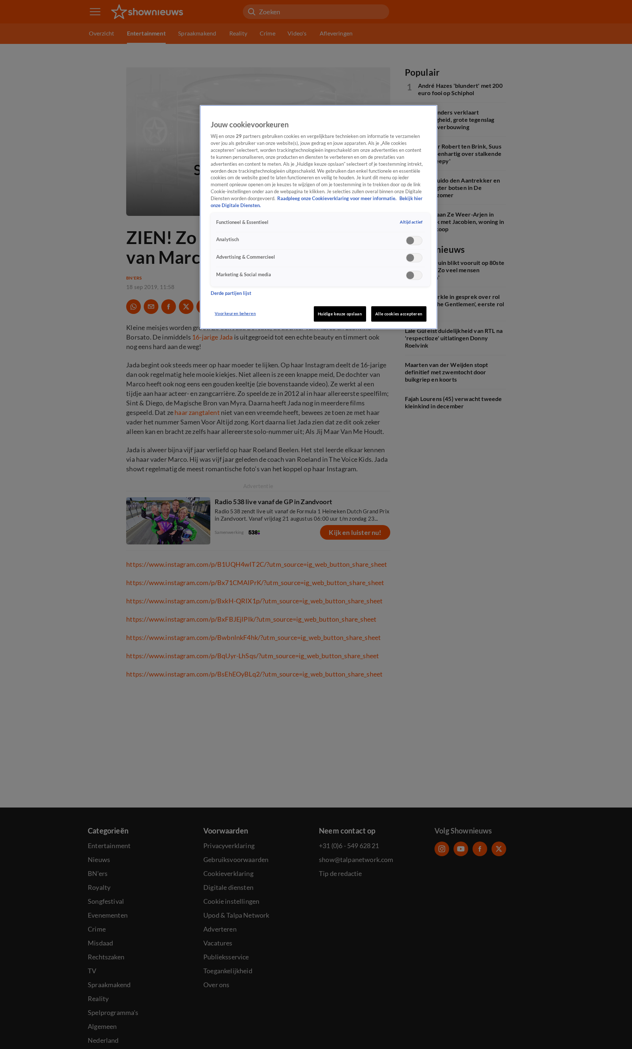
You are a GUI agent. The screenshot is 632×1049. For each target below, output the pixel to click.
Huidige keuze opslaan (340, 313)
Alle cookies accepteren (398, 313)
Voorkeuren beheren (235, 313)
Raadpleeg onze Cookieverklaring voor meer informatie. (337, 198)
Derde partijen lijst (231, 293)
